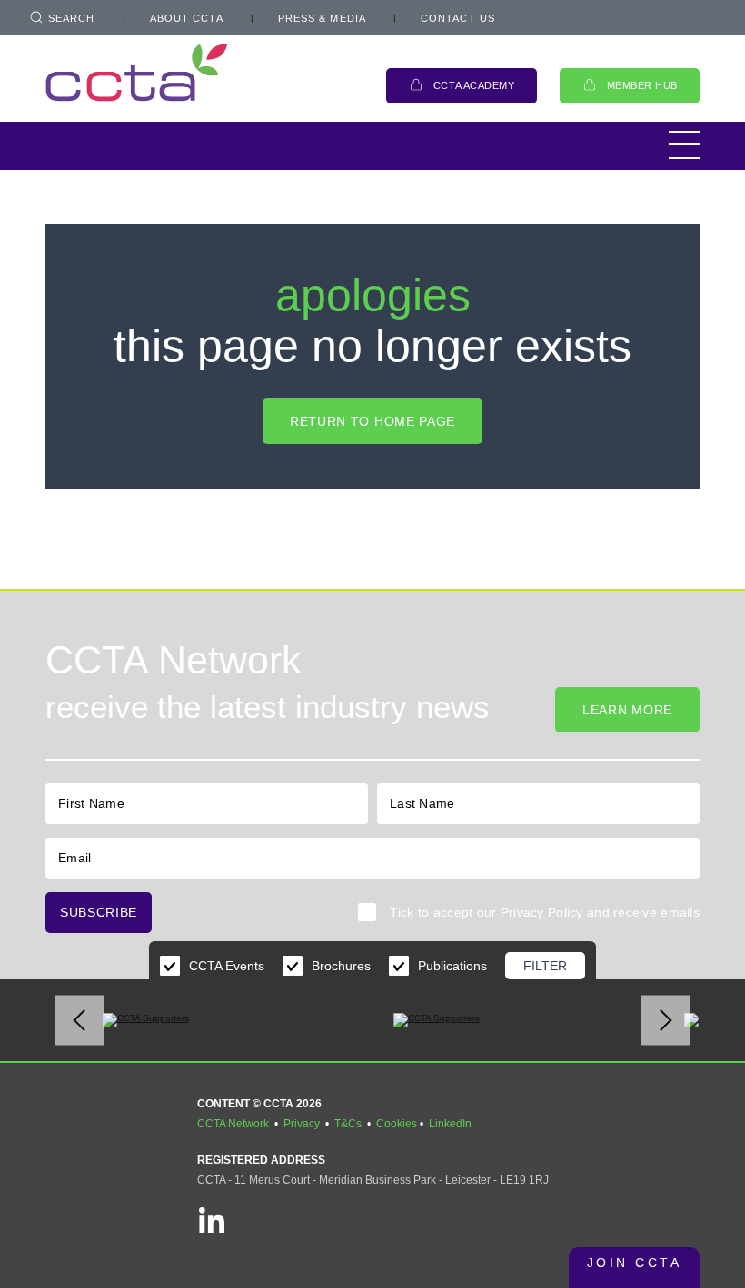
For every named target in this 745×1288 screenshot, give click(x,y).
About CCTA (187, 18)
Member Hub (643, 85)
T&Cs (348, 1123)
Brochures (341, 966)
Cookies (396, 1123)
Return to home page (372, 421)
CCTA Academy (474, 85)
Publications (452, 966)
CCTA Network (233, 1123)
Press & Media (322, 18)
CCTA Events (226, 966)
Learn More (627, 710)
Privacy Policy (542, 912)
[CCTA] (136, 72)
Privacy (301, 1123)
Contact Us (458, 18)
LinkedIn (450, 1123)
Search (71, 18)
